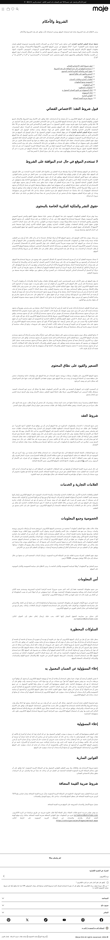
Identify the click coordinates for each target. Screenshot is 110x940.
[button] (4, 8)
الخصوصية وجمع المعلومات (83, 82)
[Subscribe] (4, 876)
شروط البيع (43, 936)
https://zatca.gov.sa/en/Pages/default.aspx (77, 821)
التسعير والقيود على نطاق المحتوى (81, 74)
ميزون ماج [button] (104, 905)
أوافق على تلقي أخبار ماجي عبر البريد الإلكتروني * (90, 882)
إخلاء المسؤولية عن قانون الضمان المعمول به (77, 90)
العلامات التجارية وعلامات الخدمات (81, 79)
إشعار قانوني (5, 936)
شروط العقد (88, 77)
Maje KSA (80, 937)
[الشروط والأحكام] (99, 9)
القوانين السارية (87, 95)
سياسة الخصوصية (33, 936)
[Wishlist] (12, 9)
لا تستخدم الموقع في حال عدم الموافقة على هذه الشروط (73, 68)
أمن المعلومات (88, 85)
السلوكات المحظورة (86, 87)
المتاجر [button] (106, 912)
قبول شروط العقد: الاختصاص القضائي (80, 66)
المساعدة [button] (105, 898)
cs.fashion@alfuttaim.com (86, 815)
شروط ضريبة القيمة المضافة (83, 98)
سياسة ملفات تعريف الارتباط (18, 936)
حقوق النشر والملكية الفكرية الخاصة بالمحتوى (77, 71)
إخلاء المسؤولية (87, 93)
